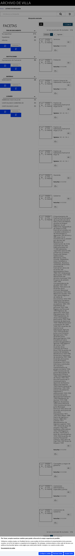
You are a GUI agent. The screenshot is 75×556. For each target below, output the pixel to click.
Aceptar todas (69, 553)
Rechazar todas (57, 553)
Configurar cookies (45, 553)
